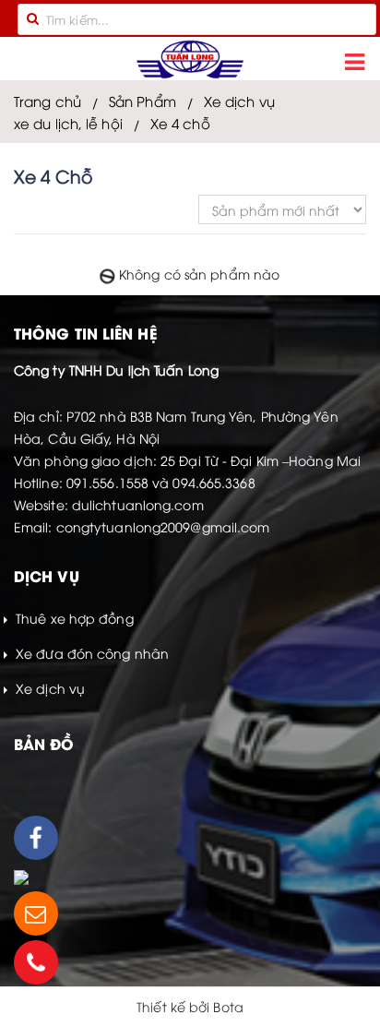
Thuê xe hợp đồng (73, 617)
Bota (228, 1006)
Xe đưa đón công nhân (90, 653)
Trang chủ (47, 100)
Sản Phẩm (142, 100)
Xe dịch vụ (239, 100)
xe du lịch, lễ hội (68, 122)
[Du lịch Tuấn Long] (190, 59)
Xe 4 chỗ (180, 122)
